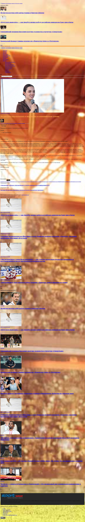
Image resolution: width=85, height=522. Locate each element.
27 (1, 489)
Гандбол (7, 69)
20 (1, 355)
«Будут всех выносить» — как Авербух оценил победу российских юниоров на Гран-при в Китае (36, 22)
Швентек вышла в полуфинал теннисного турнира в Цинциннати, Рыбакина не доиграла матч (37, 393)
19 (1, 397)
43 (1, 286)
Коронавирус (8, 63)
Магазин (5, 50)
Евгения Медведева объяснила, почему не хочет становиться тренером (21, 190)
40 (1, 265)
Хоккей (5, 53)
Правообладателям (7, 511)
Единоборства (6, 55)
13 (1, 219)
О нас (4, 508)
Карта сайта (5, 512)
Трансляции (8, 72)
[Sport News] (11, 3)
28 (1, 466)
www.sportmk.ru (10, 179)
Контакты (5, 513)
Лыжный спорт (8, 67)
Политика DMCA (6, 510)
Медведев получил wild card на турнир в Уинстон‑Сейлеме (22, 13)
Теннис (5, 58)
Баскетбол (5, 54)
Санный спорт (8, 68)
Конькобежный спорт (10, 66)
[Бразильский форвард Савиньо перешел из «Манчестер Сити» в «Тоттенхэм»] (3, 38)
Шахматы (7, 71)
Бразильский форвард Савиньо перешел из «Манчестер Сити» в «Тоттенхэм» (29, 41)
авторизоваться (25, 195)
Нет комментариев (20, 123)
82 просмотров (3, 123)
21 (1, 443)
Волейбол (5, 57)
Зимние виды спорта (10, 62)
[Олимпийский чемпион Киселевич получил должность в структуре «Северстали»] (3, 29)
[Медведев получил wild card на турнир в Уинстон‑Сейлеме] (3, 10)
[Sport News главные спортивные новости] (12, 498)
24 (1, 242)
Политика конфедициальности (10, 515)
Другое (4, 61)
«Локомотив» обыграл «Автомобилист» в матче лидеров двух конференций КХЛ (24, 185)
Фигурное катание (9, 64)
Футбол (5, 52)
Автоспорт (5, 59)
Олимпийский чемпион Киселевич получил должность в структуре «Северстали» (31, 32)
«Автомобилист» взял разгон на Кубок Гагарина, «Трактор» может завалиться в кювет (33, 282)
